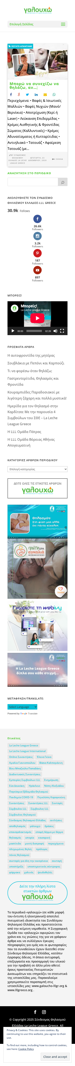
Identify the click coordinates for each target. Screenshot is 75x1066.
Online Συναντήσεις (21, 757)
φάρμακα (14, 872)
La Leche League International (27, 751)
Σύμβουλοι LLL (17, 809)
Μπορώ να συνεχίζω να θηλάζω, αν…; (34, 85)
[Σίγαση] (55, 331)
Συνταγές (57, 803)
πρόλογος (42, 849)
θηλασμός (15, 837)
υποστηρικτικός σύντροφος (44, 866)
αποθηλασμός (17, 826)
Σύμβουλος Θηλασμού (22, 814)
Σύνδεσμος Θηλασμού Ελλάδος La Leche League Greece (18, 159)
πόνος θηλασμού (19, 855)
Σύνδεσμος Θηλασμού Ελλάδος (27, 820)
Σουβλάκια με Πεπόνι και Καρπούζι (36, 363)
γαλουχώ (35, 826)
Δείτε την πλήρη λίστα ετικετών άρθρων (37, 888)
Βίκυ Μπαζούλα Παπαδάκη (25, 768)
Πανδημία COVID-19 (21, 797)
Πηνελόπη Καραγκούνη (51, 797)
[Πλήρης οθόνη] (62, 331)
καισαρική (44, 837)
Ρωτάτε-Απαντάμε (21, 46)
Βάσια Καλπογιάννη (51, 763)
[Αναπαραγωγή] (13, 331)
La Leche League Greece (23, 745)
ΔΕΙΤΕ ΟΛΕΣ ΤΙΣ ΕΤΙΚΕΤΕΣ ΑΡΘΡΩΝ (37, 483)
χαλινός (29, 872)
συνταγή (57, 861)
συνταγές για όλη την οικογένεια (28, 861)
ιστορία (29, 837)
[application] (38, 318)
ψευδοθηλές (45, 872)
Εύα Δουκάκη (17, 786)
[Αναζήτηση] (63, 182)
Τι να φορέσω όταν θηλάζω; (30, 371)
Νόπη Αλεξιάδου (54, 786)
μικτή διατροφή (34, 843)
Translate (33, 713)
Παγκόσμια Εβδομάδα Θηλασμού (28, 791)
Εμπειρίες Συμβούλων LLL (24, 780)
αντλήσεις (56, 820)
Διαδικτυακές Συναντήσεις (24, 774)
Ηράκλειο (34, 786)
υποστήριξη (16, 866)
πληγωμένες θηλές (20, 849)
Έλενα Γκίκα (44, 757)
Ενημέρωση (51, 780)
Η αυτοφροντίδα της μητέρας (31, 355)
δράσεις (49, 826)
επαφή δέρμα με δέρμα (49, 832)
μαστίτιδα (15, 843)
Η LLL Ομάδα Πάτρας (24, 431)
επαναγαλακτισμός (20, 832)
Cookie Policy (26, 1049)
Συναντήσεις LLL (38, 803)
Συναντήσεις (16, 803)
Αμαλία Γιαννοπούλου (22, 763)
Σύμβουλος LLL (39, 809)
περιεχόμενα (55, 843)
